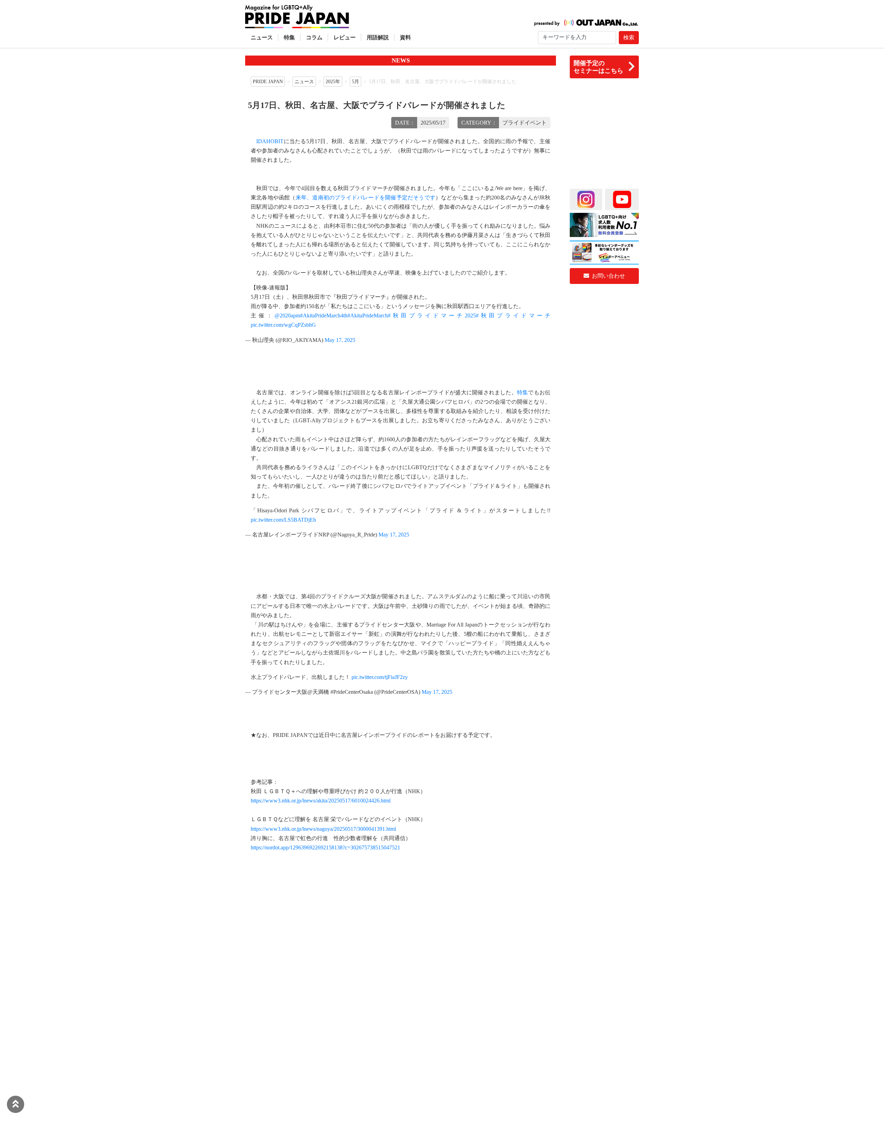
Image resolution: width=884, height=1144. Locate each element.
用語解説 (378, 37)
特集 (289, 37)
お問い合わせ (607, 276)
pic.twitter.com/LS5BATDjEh (283, 520)
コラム (314, 37)
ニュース (262, 37)
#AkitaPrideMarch (367, 315)
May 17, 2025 (340, 340)
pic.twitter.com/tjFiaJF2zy (380, 677)
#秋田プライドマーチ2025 (432, 315)
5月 (355, 81)
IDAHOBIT (270, 141)
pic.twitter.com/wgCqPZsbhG (283, 325)
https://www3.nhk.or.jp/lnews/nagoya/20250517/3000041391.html (323, 829)
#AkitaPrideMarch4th (323, 315)
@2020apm (287, 315)
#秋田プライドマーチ (513, 315)
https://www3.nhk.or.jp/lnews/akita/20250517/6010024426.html (321, 800)
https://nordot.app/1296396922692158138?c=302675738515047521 (325, 847)
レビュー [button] (345, 37)
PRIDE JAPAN (268, 81)
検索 (628, 37)
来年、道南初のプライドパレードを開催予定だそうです (365, 197)
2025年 (333, 81)
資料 (405, 37)
